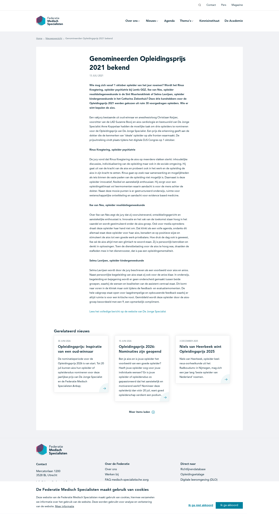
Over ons (111, 469)
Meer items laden (139, 412)
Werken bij (112, 474)
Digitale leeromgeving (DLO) (199, 479)
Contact (211, 5)
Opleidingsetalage (192, 474)
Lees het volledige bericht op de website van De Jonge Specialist (127, 311)
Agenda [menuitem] (169, 21)
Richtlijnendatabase (193, 469)
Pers (223, 5)
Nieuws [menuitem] (151, 22)
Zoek (199, 6)
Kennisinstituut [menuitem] (209, 21)
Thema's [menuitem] (185, 22)
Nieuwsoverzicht (54, 38)
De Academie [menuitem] (234, 21)
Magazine (237, 5)
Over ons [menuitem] (131, 22)
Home (39, 38)
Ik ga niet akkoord (200, 505)
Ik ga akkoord (229, 505)
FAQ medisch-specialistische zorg (127, 479)
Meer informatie (64, 506)
